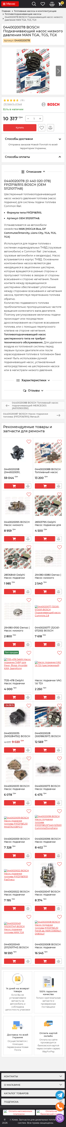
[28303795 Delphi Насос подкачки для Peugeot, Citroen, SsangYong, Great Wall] (48, 505)
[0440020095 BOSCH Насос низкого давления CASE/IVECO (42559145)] (17, 505)
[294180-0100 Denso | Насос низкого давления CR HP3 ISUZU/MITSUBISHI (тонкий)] (17, 611)
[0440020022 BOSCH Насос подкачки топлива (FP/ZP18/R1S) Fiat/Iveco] (17, 875)
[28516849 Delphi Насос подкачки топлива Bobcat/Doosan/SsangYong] (17, 558)
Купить (20, 127)
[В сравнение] (50, 127)
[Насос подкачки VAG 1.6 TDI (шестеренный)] (48, 664)
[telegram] (59, 1095)
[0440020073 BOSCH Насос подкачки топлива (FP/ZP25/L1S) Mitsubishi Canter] (48, 769)
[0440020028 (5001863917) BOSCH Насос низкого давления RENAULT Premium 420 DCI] (48, 717)
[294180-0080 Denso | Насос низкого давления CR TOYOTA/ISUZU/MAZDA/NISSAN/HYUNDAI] (48, 558)
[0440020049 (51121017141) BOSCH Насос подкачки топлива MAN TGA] (17, 928)
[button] (58, 71)
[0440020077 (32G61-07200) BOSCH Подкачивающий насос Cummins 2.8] (48, 611)
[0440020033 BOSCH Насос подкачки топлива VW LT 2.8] (17, 769)
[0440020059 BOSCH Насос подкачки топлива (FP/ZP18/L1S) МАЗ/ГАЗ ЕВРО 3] (17, 822)
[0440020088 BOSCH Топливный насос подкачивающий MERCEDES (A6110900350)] (48, 453)
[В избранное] (41, 127)
